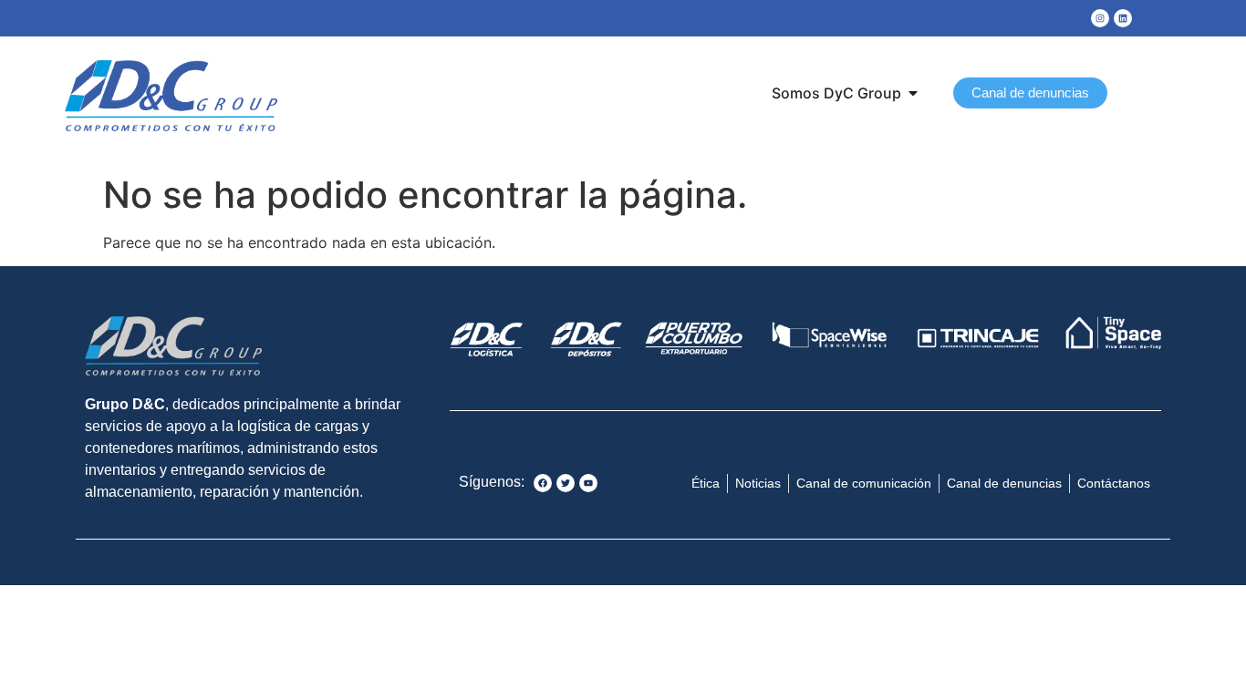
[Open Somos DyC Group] (913, 93)
